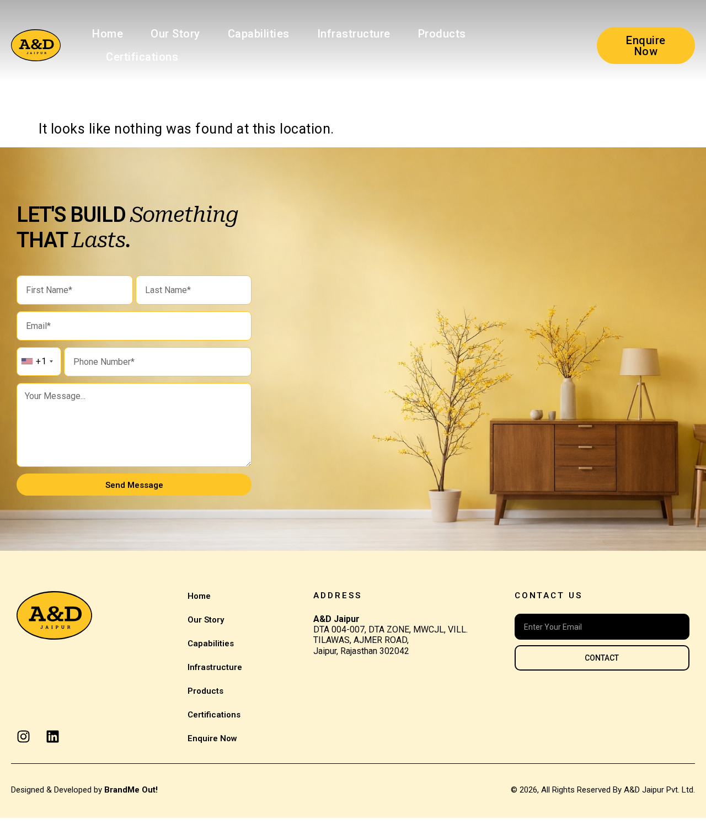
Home (107, 33)
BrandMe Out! (131, 790)
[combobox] (36, 361)
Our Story (175, 33)
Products (442, 33)
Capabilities (259, 33)
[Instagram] (23, 736)
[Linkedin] (53, 736)
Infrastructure (354, 33)
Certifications (142, 56)
